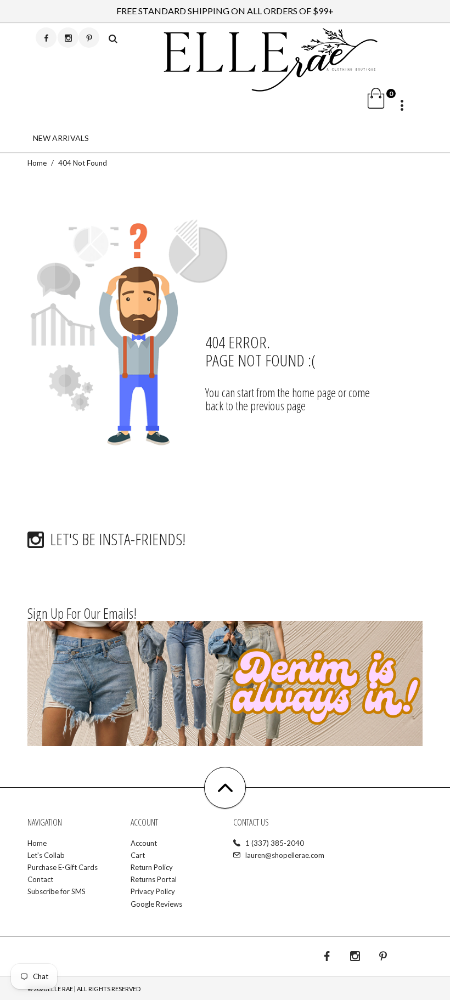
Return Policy (152, 867)
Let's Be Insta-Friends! (117, 539)
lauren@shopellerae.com (284, 855)
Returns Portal (154, 879)
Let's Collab (46, 855)
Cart (138, 855)
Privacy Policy (153, 891)
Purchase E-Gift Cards (62, 867)
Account (144, 843)
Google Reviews (156, 904)
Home (37, 163)
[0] (331, 102)
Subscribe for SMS (56, 891)
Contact (40, 879)
